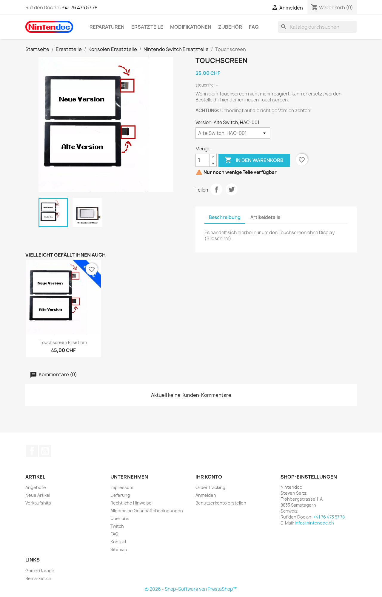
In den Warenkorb (254, 159)
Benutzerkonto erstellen (220, 503)
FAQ (254, 27)
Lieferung (120, 495)
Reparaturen (107, 27)
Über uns (119, 518)
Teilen (216, 189)
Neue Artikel (37, 495)
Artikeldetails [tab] (265, 217)
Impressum (121, 487)
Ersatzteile (147, 27)
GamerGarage (39, 570)
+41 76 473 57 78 (80, 7)
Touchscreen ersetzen (63, 342)
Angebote (35, 487)
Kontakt (118, 541)
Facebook (32, 451)
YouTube (45, 451)
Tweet (232, 189)
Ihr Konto (208, 476)
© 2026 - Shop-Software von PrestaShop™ (191, 589)
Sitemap (118, 549)
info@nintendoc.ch (314, 523)
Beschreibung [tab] (225, 217)
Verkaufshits (38, 503)
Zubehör (230, 27)
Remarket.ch (38, 578)
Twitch (117, 526)
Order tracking (210, 487)
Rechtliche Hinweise (131, 503)
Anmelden (205, 495)
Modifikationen (190, 27)
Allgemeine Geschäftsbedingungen (146, 510)
